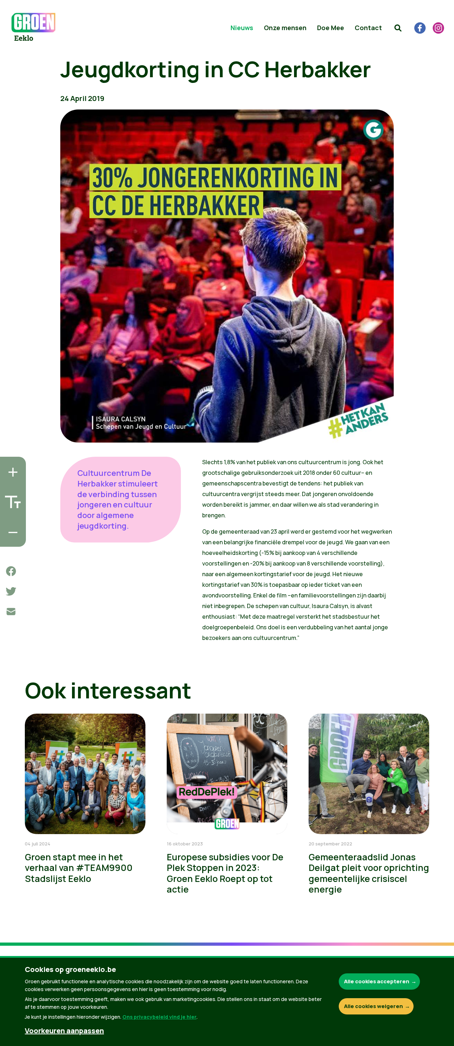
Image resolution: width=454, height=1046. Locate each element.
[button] (398, 28)
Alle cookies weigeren (373, 1006)
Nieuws (242, 27)
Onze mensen (285, 27)
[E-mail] (11, 611)
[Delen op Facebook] (11, 571)
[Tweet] (11, 591)
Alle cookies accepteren (376, 981)
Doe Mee (330, 27)
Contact (368, 27)
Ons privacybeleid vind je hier (159, 1016)
